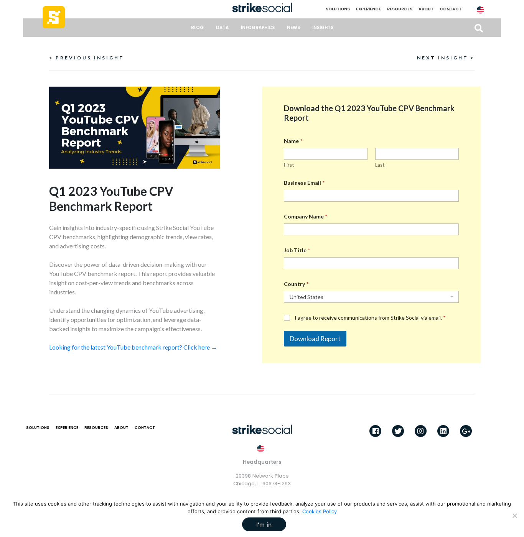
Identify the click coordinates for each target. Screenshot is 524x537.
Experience (368, 9)
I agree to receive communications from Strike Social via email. (370, 317)
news (293, 28)
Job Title (297, 250)
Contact (450, 9)
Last (379, 165)
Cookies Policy (319, 511)
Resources (399, 9)
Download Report (315, 339)
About (426, 9)
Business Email (304, 182)
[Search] (478, 28)
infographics (258, 28)
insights (322, 28)
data (222, 28)
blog (197, 28)
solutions (338, 9)
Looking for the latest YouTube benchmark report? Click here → (133, 347)
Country (296, 284)
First (289, 165)
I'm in (264, 525)
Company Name (306, 216)
